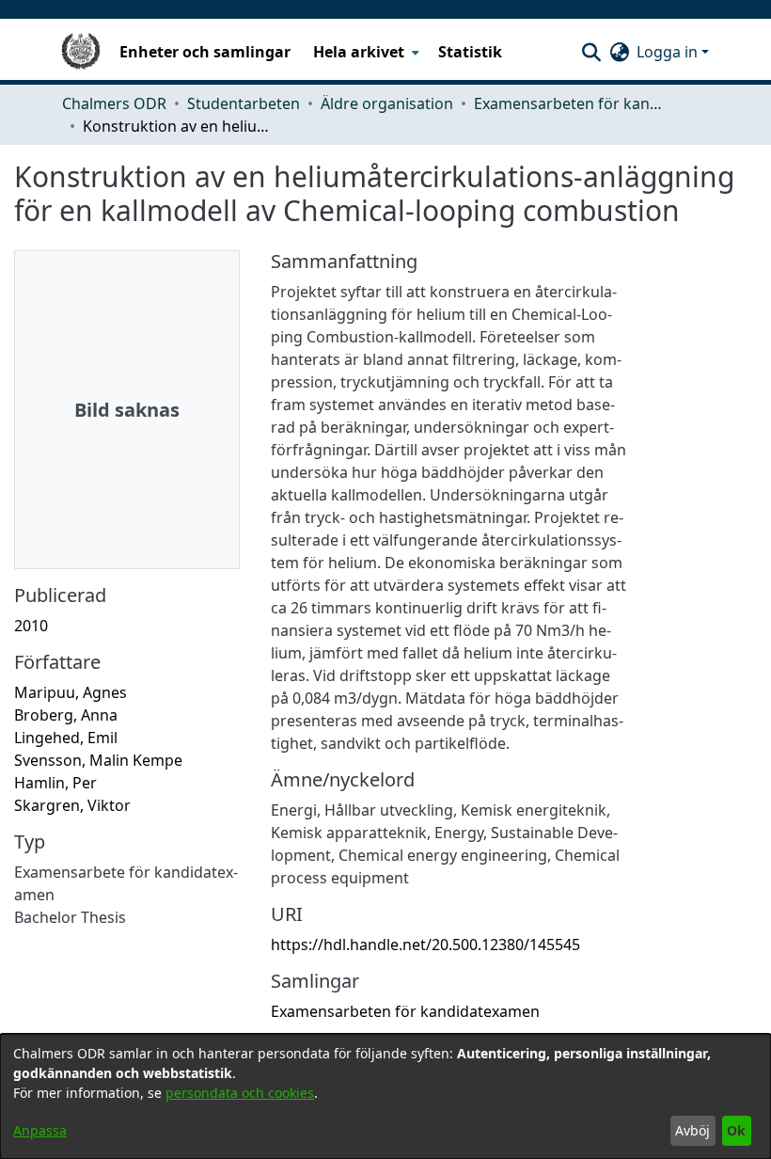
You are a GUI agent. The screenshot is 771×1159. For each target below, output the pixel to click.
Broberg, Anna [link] (66, 715)
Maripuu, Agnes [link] (70, 692)
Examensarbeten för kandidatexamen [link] (568, 103)
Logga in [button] (669, 51)
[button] (591, 51)
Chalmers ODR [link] (114, 103)
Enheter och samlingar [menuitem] (205, 51)
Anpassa (40, 1130)
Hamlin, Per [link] (55, 782)
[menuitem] (364, 52)
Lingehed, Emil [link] (66, 737)
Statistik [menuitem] (470, 51)
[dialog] (385, 1096)
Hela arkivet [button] (358, 51)
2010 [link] (31, 625)
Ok (736, 1130)
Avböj (692, 1130)
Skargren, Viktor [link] (72, 805)
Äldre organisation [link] (387, 103)
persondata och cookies (239, 1093)
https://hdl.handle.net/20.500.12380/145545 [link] (425, 944)
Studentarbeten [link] (243, 103)
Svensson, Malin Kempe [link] (98, 760)
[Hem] (81, 52)
